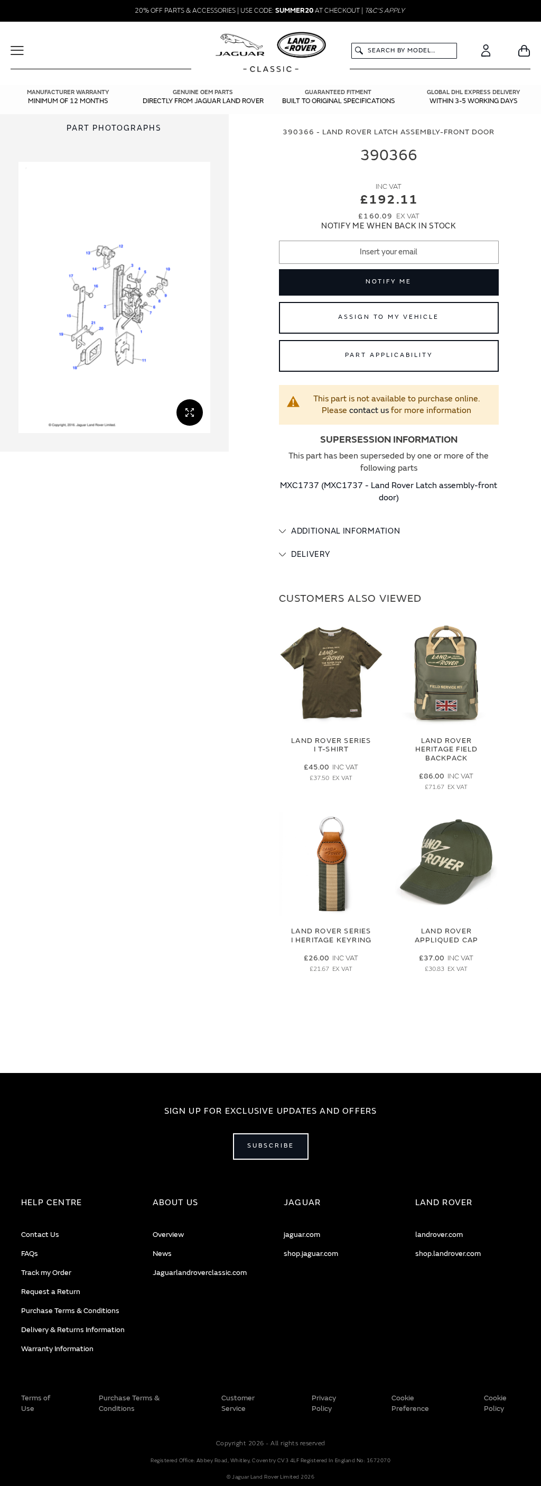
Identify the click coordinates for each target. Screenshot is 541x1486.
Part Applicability (389, 355)
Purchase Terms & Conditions (70, 1310)
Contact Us (40, 1234)
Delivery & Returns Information (73, 1329)
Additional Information (345, 531)
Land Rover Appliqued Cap (447, 935)
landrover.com (439, 1234)
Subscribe (270, 1146)
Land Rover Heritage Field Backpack (446, 749)
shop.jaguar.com (311, 1253)
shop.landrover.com (448, 1253)
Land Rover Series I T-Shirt (331, 745)
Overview (168, 1234)
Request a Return (50, 1291)
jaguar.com (302, 1234)
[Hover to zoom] (114, 297)
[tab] (389, 531)
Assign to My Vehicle (388, 317)
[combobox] (404, 51)
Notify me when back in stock (388, 226)
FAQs (29, 1253)
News (162, 1253)
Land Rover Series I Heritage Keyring (331, 935)
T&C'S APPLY (385, 10)
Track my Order (46, 1272)
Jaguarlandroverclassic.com (200, 1272)
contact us (369, 410)
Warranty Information (57, 1348)
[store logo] (270, 53)
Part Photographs (114, 128)
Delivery (310, 554)
